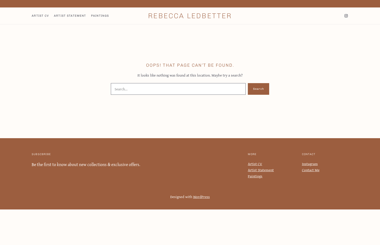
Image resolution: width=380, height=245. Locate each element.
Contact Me (311, 170)
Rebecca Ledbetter (190, 16)
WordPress (201, 196)
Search (258, 88)
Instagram (310, 163)
